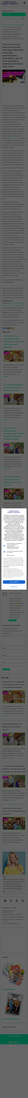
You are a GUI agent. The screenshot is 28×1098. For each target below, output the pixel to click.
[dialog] (14, 549)
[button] (14, 555)
